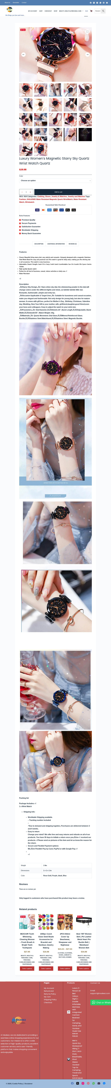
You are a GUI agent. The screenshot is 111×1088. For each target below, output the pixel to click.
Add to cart (58, 192)
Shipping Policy (50, 999)
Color (21, 176)
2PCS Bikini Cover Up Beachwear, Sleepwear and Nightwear (65, 939)
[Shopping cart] (91, 11)
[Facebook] (90, 3)
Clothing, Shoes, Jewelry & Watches (52, 196)
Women (68, 957)
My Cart (47, 997)
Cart (41, 11)
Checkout (48, 11)
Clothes (61, 953)
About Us (7, 2)
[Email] (107, 3)
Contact (24, 2)
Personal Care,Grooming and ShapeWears (27, 962)
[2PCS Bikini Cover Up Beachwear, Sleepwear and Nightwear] (65, 922)
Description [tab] (38, 244)
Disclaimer (28, 1084)
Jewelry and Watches (76, 196)
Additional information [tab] (56, 244)
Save (23, 30)
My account (32, 11)
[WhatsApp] (100, 3)
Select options (27, 968)
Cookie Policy (17, 1084)
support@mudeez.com (100, 993)
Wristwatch (29, 202)
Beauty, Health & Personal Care (70, 11)
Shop (55, 11)
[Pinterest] (103, 3)
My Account (49, 988)
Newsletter (16, 2)
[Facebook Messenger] (104, 1083)
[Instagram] (97, 3)
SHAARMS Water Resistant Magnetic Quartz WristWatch (50, 199)
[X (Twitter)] (94, 3)
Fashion (22, 199)
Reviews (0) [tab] (73, 244)
